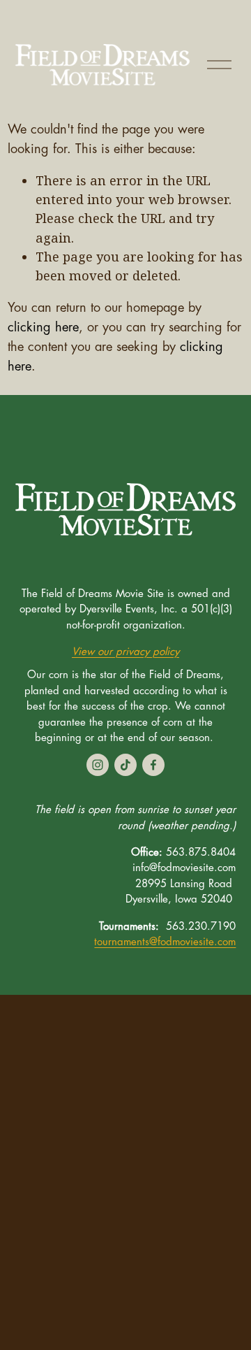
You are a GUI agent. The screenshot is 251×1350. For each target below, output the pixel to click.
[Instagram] (97, 765)
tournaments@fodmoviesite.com (165, 942)
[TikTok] (125, 765)
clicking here (43, 327)
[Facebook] (153, 765)
